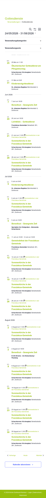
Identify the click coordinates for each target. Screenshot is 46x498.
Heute (25, 455)
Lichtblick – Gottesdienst (23, 121)
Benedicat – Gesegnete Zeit (24, 104)
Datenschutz (37, 492)
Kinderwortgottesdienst (22, 83)
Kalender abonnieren (21, 464)
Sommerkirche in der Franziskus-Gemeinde (22, 142)
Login (30, 492)
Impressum (23, 495)
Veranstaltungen (13, 22)
